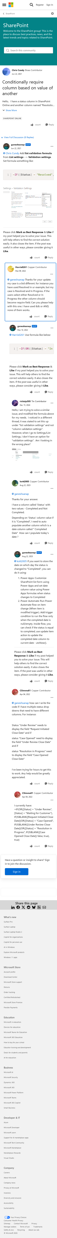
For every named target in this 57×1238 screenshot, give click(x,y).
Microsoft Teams (10, 1097)
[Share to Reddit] (28, 907)
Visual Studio (9, 1158)
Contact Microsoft (21, 1223)
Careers (7, 1172)
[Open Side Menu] (4, 4)
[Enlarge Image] (33, 454)
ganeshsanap (18, 144)
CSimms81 (25, 690)
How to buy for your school (14, 1042)
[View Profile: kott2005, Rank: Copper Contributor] (15, 483)
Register (40, 4)
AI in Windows (9, 947)
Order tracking (9, 992)
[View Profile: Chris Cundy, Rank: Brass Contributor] (6, 72)
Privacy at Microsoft (11, 1188)
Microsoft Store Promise (13, 1002)
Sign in (16, 871)
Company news (9, 1182)
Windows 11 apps (10, 957)
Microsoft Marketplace (12, 1148)
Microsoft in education (12, 1022)
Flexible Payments (11, 1007)
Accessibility (8, 1203)
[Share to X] (23, 907)
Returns (7, 987)
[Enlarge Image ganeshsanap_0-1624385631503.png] (28, 205)
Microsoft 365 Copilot (12, 1102)
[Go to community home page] (11, 4)
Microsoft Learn (10, 1132)
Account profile (9, 972)
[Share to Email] (44, 907)
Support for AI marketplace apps (16, 1137)
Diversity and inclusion (12, 1198)
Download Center (10, 977)
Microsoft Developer (11, 1127)
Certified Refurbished (12, 997)
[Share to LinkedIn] (13, 907)
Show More (11, 110)
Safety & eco (9, 1230)
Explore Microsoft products (14, 952)
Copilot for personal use (13, 942)
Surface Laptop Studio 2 (13, 932)
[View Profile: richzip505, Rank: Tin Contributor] (15, 403)
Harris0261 (21, 267)
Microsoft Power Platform (13, 1092)
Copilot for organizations (13, 937)
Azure (6, 1122)
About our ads (33, 1230)
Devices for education (12, 1027)
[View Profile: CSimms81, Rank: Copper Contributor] (15, 692)
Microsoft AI (8, 1072)
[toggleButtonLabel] (52, 13)
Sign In (49, 4)
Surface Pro (8, 922)
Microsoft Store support (13, 982)
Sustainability (9, 1208)
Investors (7, 1193)
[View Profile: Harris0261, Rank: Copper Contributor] (10, 269)
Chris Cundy (18, 70)
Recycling (21, 1230)
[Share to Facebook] (18, 907)
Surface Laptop (9, 927)
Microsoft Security (11, 1077)
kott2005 (24, 481)
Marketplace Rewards (12, 1153)
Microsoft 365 (9, 1087)
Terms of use (25, 1226)
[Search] (31, 5)
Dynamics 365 (9, 1082)
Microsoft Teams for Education (15, 1032)
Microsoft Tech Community (14, 1142)
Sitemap (7, 1223)
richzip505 (25, 401)
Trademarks (37, 1226)
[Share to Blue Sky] (33, 907)
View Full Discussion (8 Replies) (19, 137)
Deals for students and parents (16, 1052)
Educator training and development (17, 1047)
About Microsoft (10, 1177)
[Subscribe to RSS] (39, 907)
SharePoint (10, 13)
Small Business (9, 1108)
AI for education (10, 1057)
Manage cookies (10, 1226)
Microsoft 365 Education (13, 1037)
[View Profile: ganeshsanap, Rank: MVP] (6, 146)
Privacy (34, 1223)
